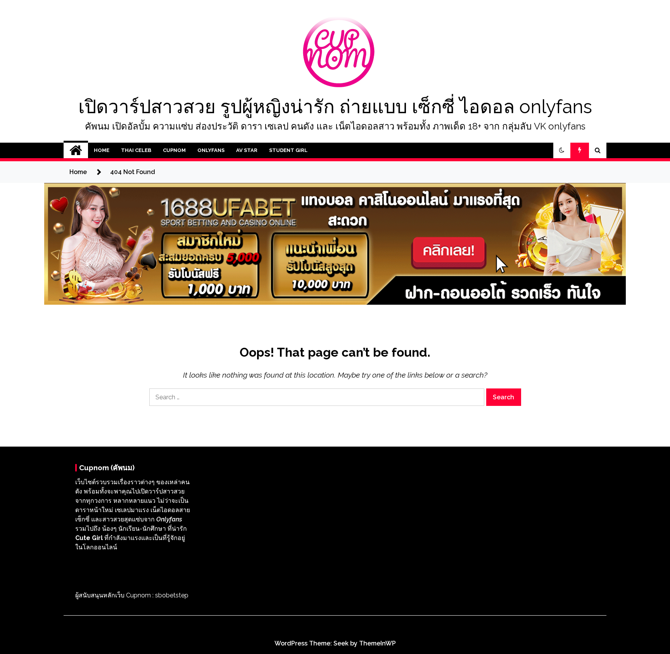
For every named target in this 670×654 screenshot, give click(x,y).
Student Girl (288, 150)
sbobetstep (171, 595)
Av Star (246, 150)
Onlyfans (210, 150)
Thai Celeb (136, 150)
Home (101, 150)
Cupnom (174, 150)
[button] (561, 150)
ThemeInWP (377, 643)
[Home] (76, 150)
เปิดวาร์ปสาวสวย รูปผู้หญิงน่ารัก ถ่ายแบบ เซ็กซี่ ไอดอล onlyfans (335, 106)
